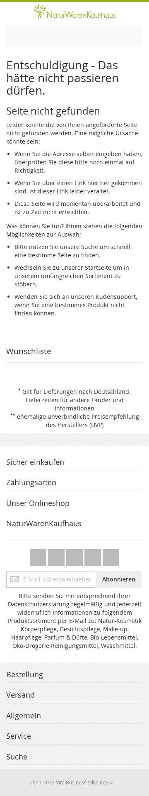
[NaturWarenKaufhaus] (74, 12)
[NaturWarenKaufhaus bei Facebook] (57, 555)
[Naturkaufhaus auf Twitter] (39, 555)
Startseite (98, 267)
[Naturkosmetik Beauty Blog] (111, 555)
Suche (89, 247)
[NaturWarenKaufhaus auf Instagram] (93, 555)
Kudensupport (116, 296)
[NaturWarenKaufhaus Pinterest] (75, 555)
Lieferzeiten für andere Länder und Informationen (75, 404)
